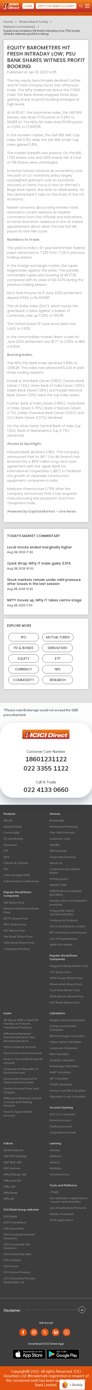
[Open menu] (87, 6)
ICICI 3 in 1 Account (62, 1114)
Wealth (54, 845)
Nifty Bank (10, 1192)
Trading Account (61, 1126)
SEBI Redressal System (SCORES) (66, 892)
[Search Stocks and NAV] (81, 6)
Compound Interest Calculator (63, 1028)
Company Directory (17, 949)
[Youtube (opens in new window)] (66, 1332)
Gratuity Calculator (62, 1060)
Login (28, 6)
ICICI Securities (14, 1228)
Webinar (55, 1156)
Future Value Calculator (65, 1042)
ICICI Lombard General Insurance (19, 1236)
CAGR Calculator (61, 1084)
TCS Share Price (60, 972)
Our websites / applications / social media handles (69, 1200)
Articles (55, 1150)
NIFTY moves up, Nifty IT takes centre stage (44, 600)
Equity (23, 658)
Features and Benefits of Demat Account (21, 1070)
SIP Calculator (59, 1078)
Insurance (10, 845)
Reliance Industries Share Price (21, 910)
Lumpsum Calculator (64, 1048)
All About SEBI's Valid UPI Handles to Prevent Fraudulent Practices (21, 1023)
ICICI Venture (12, 1260)
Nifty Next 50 (12, 1180)
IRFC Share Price (15, 924)
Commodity (23, 679)
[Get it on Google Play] (62, 1354)
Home (8, 21)
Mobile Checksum (62, 1214)
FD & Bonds (23, 647)
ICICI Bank (10, 1216)
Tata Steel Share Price (19, 942)
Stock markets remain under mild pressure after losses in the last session (44, 582)
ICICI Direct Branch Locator (68, 926)
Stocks (8, 820)
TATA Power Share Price (66, 978)
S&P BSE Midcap (15, 1156)
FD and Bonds (13, 838)
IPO (23, 637)
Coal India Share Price (65, 990)
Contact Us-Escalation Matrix (65, 871)
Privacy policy (59, 879)
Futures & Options (16, 863)
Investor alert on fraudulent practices (68, 902)
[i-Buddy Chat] (72, 1381)
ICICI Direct (11, 1266)
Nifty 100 (9, 1186)
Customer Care (60, 838)
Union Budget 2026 (17, 875)
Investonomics (60, 1174)
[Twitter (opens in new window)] (45, 1332)
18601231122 (46, 759)
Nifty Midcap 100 (15, 1174)
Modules (56, 1168)
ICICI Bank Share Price (64, 1002)
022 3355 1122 (46, 768)
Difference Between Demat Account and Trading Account (22, 1101)
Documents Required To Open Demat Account (20, 1080)
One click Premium (62, 832)
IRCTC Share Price (16, 918)
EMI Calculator (59, 1054)
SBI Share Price (14, 902)
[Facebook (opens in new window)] (23, 1332)
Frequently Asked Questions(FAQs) (62, 912)
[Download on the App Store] (29, 1354)
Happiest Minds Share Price (69, 966)
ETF (57, 658)
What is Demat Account (20, 1047)
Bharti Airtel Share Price (66, 984)
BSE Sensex (12, 1168)
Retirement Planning (64, 826)
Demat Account (60, 1120)
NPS (58, 669)
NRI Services (58, 851)
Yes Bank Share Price (18, 936)
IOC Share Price (14, 930)
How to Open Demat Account (18, 1113)
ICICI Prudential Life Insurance (17, 1246)
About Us (56, 863)
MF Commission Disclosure (68, 932)
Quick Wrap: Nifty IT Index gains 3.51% (39, 563)
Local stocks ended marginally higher (39, 547)
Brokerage (57, 820)
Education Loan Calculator (68, 1096)
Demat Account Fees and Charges (21, 1090)
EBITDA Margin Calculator (67, 1036)
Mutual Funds (58, 637)
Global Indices (13, 1150)
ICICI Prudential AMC (17, 1254)
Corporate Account (62, 1132)
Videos (54, 1162)
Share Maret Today (33, 21)
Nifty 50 (9, 1198)
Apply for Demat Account (56, 6)
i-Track (54, 1192)
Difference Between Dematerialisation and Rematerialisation (19, 1037)
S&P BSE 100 (12, 1162)
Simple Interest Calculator (67, 1020)
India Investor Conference (21, 881)
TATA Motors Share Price (66, 996)
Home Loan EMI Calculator (68, 1090)
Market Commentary (19, 26)
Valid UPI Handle (61, 944)
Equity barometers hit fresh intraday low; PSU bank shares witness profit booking (42, 32)
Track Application (61, 1220)
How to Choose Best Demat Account (23, 1061)
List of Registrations (63, 938)
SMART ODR (58, 885)
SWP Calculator (60, 1072)
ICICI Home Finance (17, 1272)
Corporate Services (63, 857)
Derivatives (57, 647)
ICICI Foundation (15, 1222)
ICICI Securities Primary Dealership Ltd (19, 1280)
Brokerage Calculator (64, 1066)
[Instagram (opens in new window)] (34, 1332)
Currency (23, 669)
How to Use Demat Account (23, 1053)
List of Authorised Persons (68, 1208)
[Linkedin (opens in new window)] (55, 1332)
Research (58, 679)
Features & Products (64, 920)
